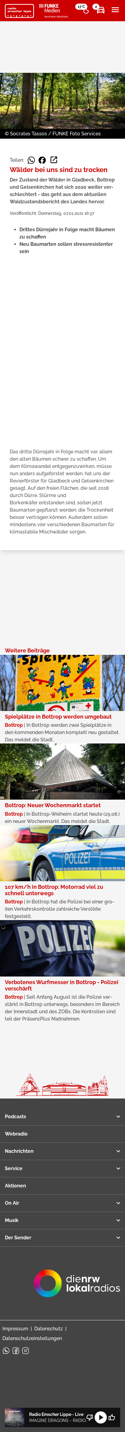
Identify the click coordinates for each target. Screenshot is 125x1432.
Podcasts (15, 1116)
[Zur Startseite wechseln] (19, 10)
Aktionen (15, 1186)
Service (13, 1168)
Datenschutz (48, 1329)
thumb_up (111, 1417)
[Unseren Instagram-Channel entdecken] (25, 1350)
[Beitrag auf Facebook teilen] (42, 160)
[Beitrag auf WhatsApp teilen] (31, 160)
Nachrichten (19, 1151)
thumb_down (89, 1417)
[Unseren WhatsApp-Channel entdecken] (6, 1350)
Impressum (15, 1329)
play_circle (100, 1417)
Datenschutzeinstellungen (32, 1338)
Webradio (16, 1134)
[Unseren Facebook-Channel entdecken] (15, 1350)
